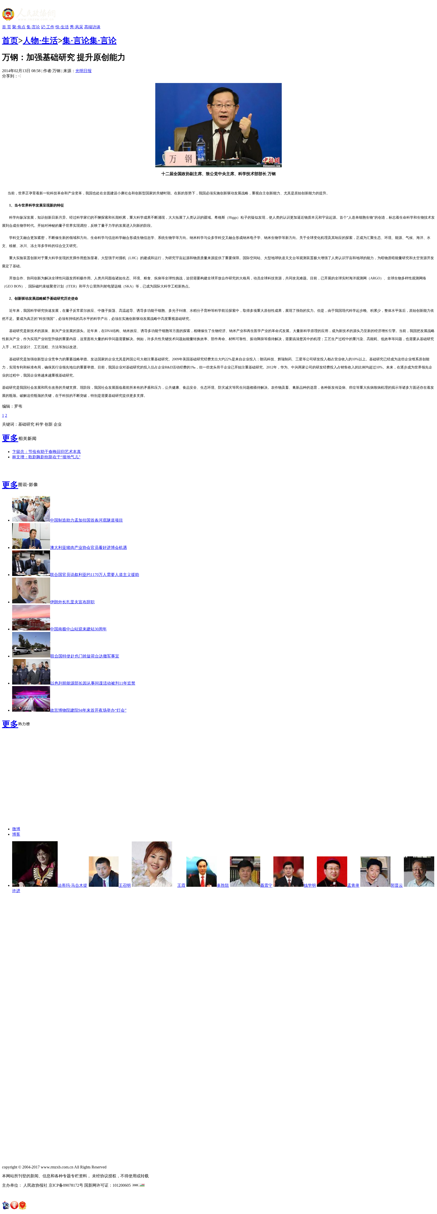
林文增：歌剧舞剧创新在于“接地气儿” (46, 457)
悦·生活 (62, 27)
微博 (16, 829)
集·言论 (33, 27)
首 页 (6, 27)
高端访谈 (92, 27)
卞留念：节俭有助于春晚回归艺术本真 (46, 451)
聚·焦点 (19, 27)
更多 (10, 438)
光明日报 (83, 71)
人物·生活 (40, 40)
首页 (10, 40)
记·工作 (47, 27)
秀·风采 (76, 27)
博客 (16, 834)
